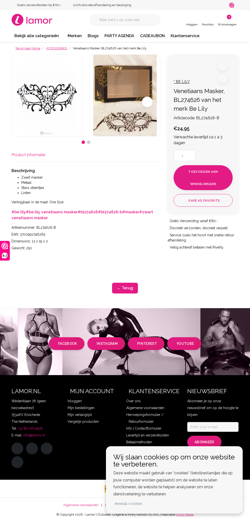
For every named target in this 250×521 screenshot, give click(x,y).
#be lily (18, 212)
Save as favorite (204, 200)
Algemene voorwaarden (80, 505)
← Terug (125, 288)
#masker (130, 212)
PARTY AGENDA (119, 35)
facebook (67, 344)
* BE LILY (182, 81)
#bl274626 (88, 212)
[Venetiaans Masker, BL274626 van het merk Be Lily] (46, 95)
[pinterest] (46, 448)
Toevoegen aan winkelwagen (203, 178)
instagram (107, 344)
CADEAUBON (152, 35)
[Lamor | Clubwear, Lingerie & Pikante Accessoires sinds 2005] (32, 19)
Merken (75, 35)
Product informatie (28, 154)
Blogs (93, 35)
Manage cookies (128, 504)
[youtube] (17, 462)
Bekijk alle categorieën (36, 35)
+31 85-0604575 (30, 428)
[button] (223, 65)
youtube (185, 344)
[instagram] (32, 448)
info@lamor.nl (34, 435)
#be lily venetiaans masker (52, 212)
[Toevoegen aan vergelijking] (223, 78)
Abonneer (204, 442)
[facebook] (17, 448)
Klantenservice (185, 35)
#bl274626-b (110, 212)
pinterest (147, 344)
